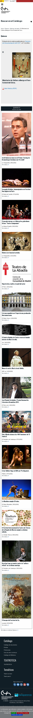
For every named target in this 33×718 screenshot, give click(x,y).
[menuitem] (29, 4)
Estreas (6, 647)
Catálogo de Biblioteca (10, 655)
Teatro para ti (7, 676)
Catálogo (8, 641)
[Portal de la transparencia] (23, 695)
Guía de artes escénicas (10, 652)
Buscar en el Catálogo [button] (11, 21)
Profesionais (7, 650)
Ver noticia (5, 164)
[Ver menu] (2, 4)
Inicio (2, 28)
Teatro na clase (8, 673)
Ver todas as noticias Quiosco (9, 630)
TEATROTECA (10, 660)
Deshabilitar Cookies (22, 713)
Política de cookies (17, 714)
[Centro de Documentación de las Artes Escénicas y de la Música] (5, 10)
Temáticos (9, 670)
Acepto (14, 713)
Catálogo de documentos (10, 645)
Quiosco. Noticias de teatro (12, 28)
